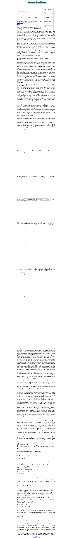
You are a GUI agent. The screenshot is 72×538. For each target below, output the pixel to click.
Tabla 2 (32, 272)
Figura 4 (52, 200)
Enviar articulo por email (48, 21)
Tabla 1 (36, 271)
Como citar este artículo (48, 17)
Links (47, 464)
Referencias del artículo (48, 16)
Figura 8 (47, 270)
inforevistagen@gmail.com (36, 537)
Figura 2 (47, 150)
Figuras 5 (50, 224)
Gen (18, 8)
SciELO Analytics (47, 12)
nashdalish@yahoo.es (20, 23)
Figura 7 (21, 269)
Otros (45, 26)
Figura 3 (46, 177)
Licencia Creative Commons (49, 533)
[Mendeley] (44, 26)
